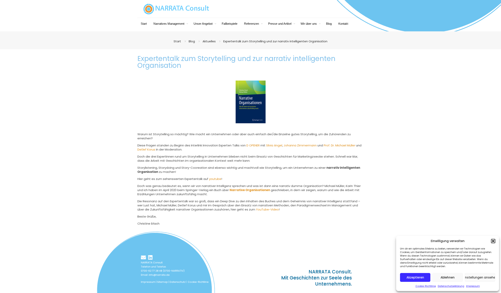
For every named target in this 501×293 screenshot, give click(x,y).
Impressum (473, 286)
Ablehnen (448, 277)
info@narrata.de (159, 275)
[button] (493, 241)
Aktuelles (209, 41)
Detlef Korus (146, 149)
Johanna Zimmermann (300, 145)
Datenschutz (177, 282)
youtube (215, 179)
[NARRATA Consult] (176, 9)
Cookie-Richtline (198, 282)
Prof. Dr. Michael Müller (339, 145)
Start (177, 41)
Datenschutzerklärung (451, 286)
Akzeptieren (415, 277)
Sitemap (162, 282)
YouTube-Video (267, 209)
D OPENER (253, 145)
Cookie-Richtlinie (425, 286)
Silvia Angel (274, 145)
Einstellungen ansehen (480, 277)
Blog (192, 41)
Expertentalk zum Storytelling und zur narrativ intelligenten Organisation (275, 41)
